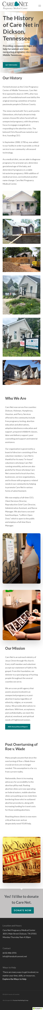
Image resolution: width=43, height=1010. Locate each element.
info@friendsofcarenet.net (15, 956)
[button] (39, 6)
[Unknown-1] (21, 259)
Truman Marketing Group (20, 1000)
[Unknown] (21, 231)
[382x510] (21, 337)
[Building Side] (21, 372)
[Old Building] (21, 203)
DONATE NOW (22, 910)
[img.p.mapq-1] (21, 294)
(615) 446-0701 (9, 953)
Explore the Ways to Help (14, 979)
